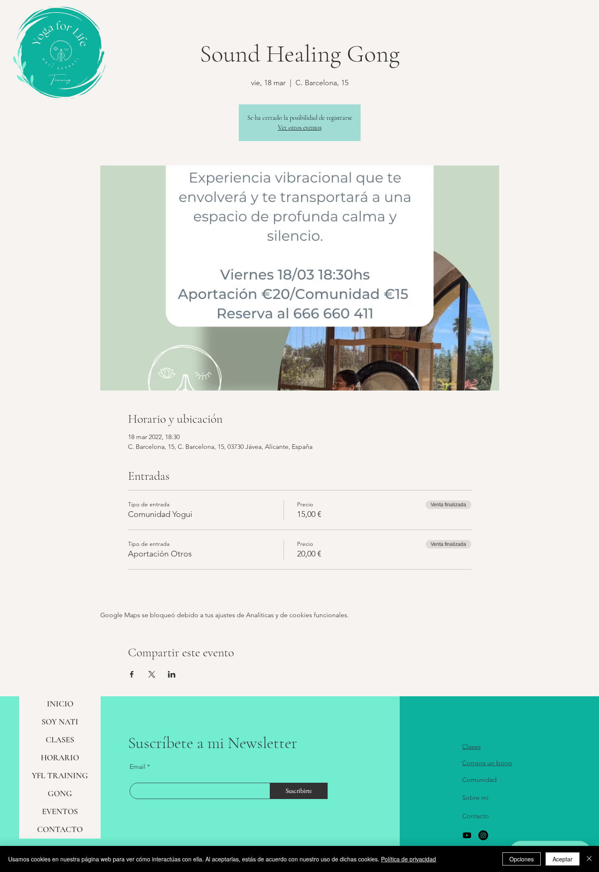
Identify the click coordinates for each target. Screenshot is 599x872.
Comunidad (479, 780)
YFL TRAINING (60, 776)
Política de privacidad (408, 859)
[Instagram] (483, 835)
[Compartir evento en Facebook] (132, 674)
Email (137, 767)
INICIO (60, 704)
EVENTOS (60, 812)
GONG (60, 794)
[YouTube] (467, 835)
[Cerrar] (589, 858)
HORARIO (60, 758)
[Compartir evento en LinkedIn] (172, 674)
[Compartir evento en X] (152, 674)
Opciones (521, 859)
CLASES (60, 740)
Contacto (475, 816)
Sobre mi (475, 797)
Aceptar (563, 859)
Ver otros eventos (300, 128)
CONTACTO (60, 829)
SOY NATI (60, 722)
